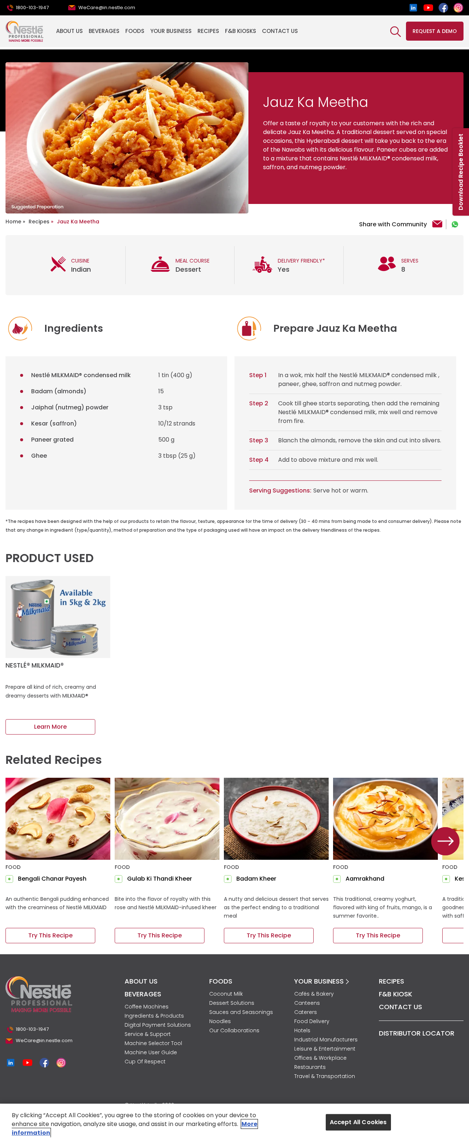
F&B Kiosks (240, 31)
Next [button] (445, 841)
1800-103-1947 (32, 7)
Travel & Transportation (324, 1076)
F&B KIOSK (395, 994)
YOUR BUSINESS (320, 981)
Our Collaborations (234, 1030)
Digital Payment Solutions (158, 1025)
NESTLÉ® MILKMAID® (34, 665)
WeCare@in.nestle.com (106, 7)
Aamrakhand (365, 878)
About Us (69, 31)
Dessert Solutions (231, 1003)
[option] (126, 137)
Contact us (280, 31)
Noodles (220, 1021)
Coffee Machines (147, 1006)
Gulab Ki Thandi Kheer (159, 878)
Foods (134, 31)
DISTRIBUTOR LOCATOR (416, 1033)
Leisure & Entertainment (324, 1048)
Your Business (171, 31)
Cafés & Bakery (314, 993)
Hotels (302, 1030)
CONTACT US (400, 1006)
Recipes (208, 31)
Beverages (104, 31)
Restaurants (310, 1067)
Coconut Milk (226, 993)
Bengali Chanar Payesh (52, 878)
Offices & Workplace (320, 1058)
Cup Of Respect (145, 1061)
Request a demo (435, 31)
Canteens (307, 1003)
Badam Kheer (256, 878)
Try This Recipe (50, 935)
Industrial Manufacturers (326, 1039)
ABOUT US (141, 981)
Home (13, 221)
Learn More (50, 726)
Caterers (305, 1012)
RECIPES (391, 981)
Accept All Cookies (358, 1122)
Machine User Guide (151, 1052)
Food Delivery (311, 1021)
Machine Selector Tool (153, 1043)
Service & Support (148, 1034)
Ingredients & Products (154, 1015)
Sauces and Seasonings (241, 1012)
